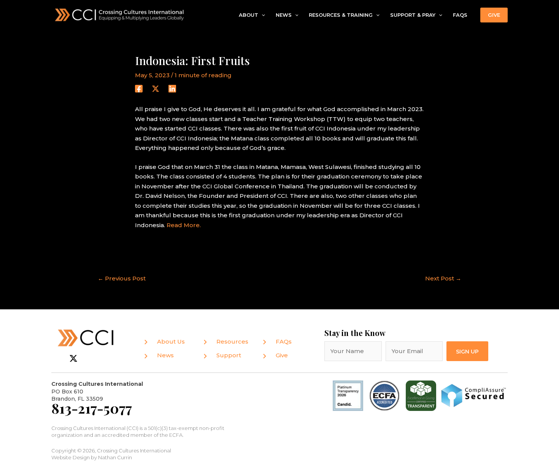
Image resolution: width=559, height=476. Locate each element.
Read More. (184, 225)
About (248, 15)
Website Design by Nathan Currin (91, 457)
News (284, 15)
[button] (261, 15)
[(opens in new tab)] (384, 395)
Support (228, 355)
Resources (232, 341)
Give (282, 355)
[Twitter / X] (155, 88)
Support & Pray (412, 15)
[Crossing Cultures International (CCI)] (119, 14)
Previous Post (122, 278)
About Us (171, 341)
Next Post (443, 278)
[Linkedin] (172, 88)
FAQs (460, 15)
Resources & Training (341, 15)
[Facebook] (139, 88)
